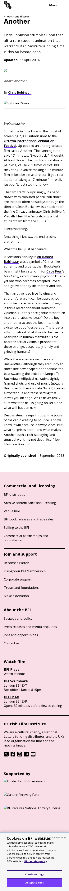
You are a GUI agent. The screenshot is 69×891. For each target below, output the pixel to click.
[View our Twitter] (6, 755)
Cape (50, 271)
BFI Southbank (16, 681)
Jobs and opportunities (21, 635)
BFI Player (12, 669)
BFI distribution (15, 494)
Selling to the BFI (16, 527)
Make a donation (16, 596)
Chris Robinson (19, 92)
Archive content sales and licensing (30, 502)
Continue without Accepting (51, 837)
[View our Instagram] (19, 755)
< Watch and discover (17, 16)
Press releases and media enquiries (30, 626)
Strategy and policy (18, 618)
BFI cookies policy (35, 861)
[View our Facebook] (13, 755)
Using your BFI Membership (25, 571)
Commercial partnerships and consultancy (26, 537)
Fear (58, 271)
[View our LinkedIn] (26, 755)
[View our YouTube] (33, 755)
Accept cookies (34, 882)
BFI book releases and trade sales (28, 519)
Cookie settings (34, 874)
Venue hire (12, 511)
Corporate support (17, 579)
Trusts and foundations (21, 587)
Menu (53, 5)
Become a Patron (16, 563)
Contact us (12, 643)
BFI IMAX (11, 697)
